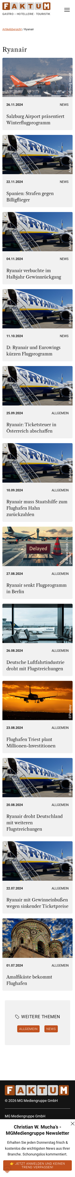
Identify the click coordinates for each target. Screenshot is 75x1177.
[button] (7, 1170)
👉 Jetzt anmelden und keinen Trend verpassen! (37, 1165)
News (64, 105)
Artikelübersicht (12, 29)
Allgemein (60, 413)
